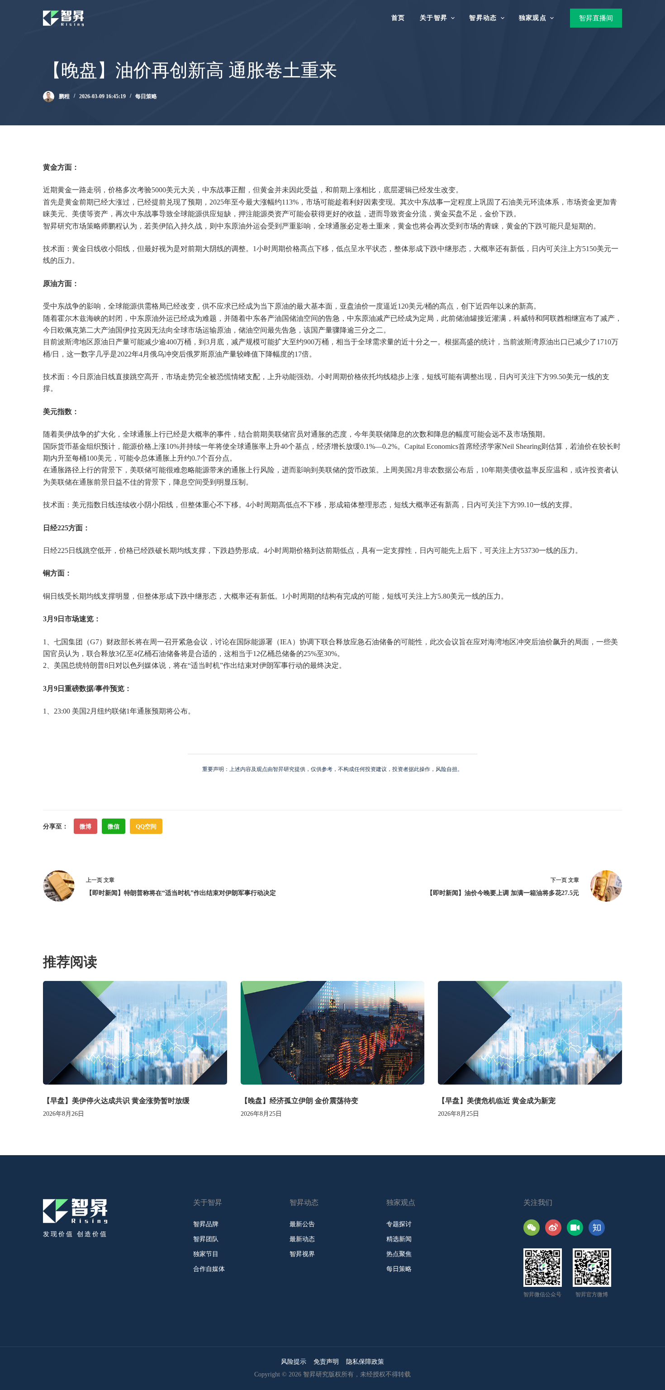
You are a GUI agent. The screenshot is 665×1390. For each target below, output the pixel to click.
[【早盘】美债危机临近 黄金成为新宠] (530, 1033)
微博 (85, 826)
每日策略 (146, 96)
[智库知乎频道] (597, 1227)
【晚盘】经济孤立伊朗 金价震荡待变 (299, 1100)
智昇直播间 (596, 18)
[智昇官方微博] (553, 1227)
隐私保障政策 (365, 1361)
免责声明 (326, 1361)
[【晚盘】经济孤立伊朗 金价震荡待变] (333, 1033)
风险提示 (293, 1361)
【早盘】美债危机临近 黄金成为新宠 (497, 1100)
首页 (398, 17)
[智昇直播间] (575, 1227)
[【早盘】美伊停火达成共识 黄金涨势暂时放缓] (135, 1033)
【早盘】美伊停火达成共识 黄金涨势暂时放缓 (116, 1100)
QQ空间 (146, 826)
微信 (113, 826)
